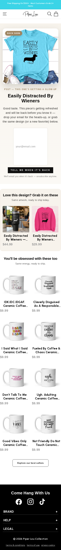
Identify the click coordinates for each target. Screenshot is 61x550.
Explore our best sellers (30, 463)
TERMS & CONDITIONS (15, 545)
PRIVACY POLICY (48, 545)
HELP (30, 520)
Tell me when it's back (30, 170)
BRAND (30, 511)
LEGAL (30, 529)
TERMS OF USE (33, 545)
